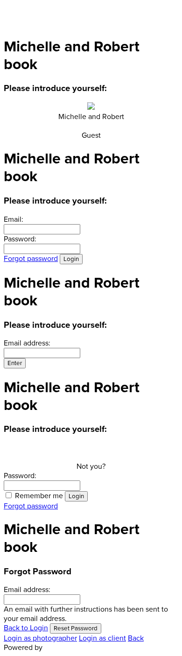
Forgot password (31, 258)
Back (136, 638)
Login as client (102, 638)
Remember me (39, 496)
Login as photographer (40, 638)
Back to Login (26, 628)
